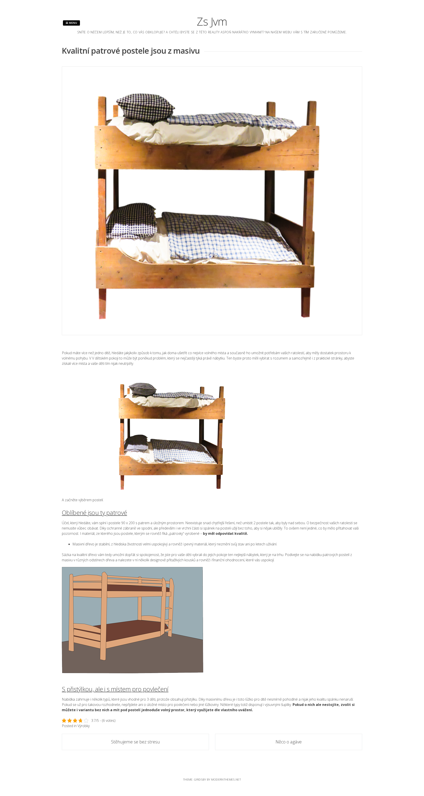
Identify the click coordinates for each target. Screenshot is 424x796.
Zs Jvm (212, 21)
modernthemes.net (226, 779)
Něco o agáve (289, 742)
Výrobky (84, 725)
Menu (72, 23)
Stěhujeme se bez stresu (135, 742)
